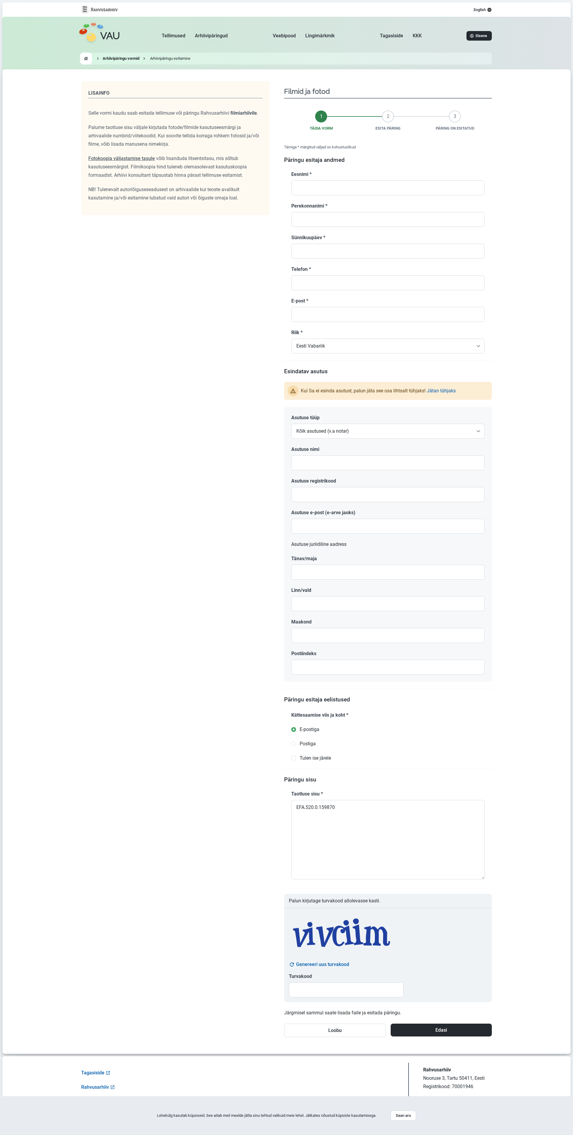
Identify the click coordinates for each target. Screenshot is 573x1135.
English (480, 9)
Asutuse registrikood (313, 481)
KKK (417, 36)
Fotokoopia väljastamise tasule (121, 158)
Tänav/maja (304, 558)
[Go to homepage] (86, 58)
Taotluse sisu (307, 794)
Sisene (481, 35)
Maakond (301, 622)
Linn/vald (301, 590)
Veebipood (284, 36)
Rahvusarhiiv (95, 1087)
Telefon (301, 269)
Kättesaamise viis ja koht (319, 715)
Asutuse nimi (305, 449)
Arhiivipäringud (211, 36)
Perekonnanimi (309, 206)
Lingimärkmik (320, 36)
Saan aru (403, 1115)
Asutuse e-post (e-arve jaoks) (323, 512)
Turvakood (300, 976)
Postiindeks (303, 653)
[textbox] (388, 462)
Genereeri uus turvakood (322, 964)
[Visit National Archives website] (99, 9)
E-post (299, 301)
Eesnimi (301, 174)
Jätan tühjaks (441, 391)
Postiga (308, 744)
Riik (297, 332)
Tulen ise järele (315, 758)
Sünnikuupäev (308, 237)
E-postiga (309, 729)
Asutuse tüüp (305, 417)
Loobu (335, 1030)
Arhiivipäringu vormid (121, 58)
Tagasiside (391, 36)
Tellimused (173, 36)
